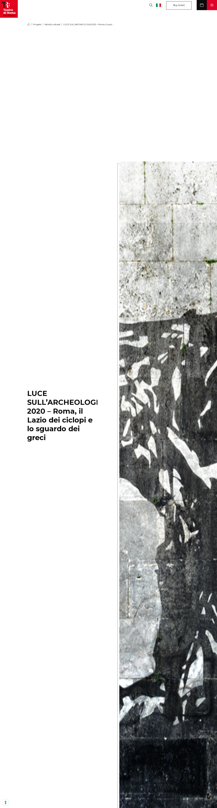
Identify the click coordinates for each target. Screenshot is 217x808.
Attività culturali (52, 24)
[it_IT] (161, 5)
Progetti (37, 24)
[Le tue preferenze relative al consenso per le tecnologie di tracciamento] (6, 802)
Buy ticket (179, 5)
